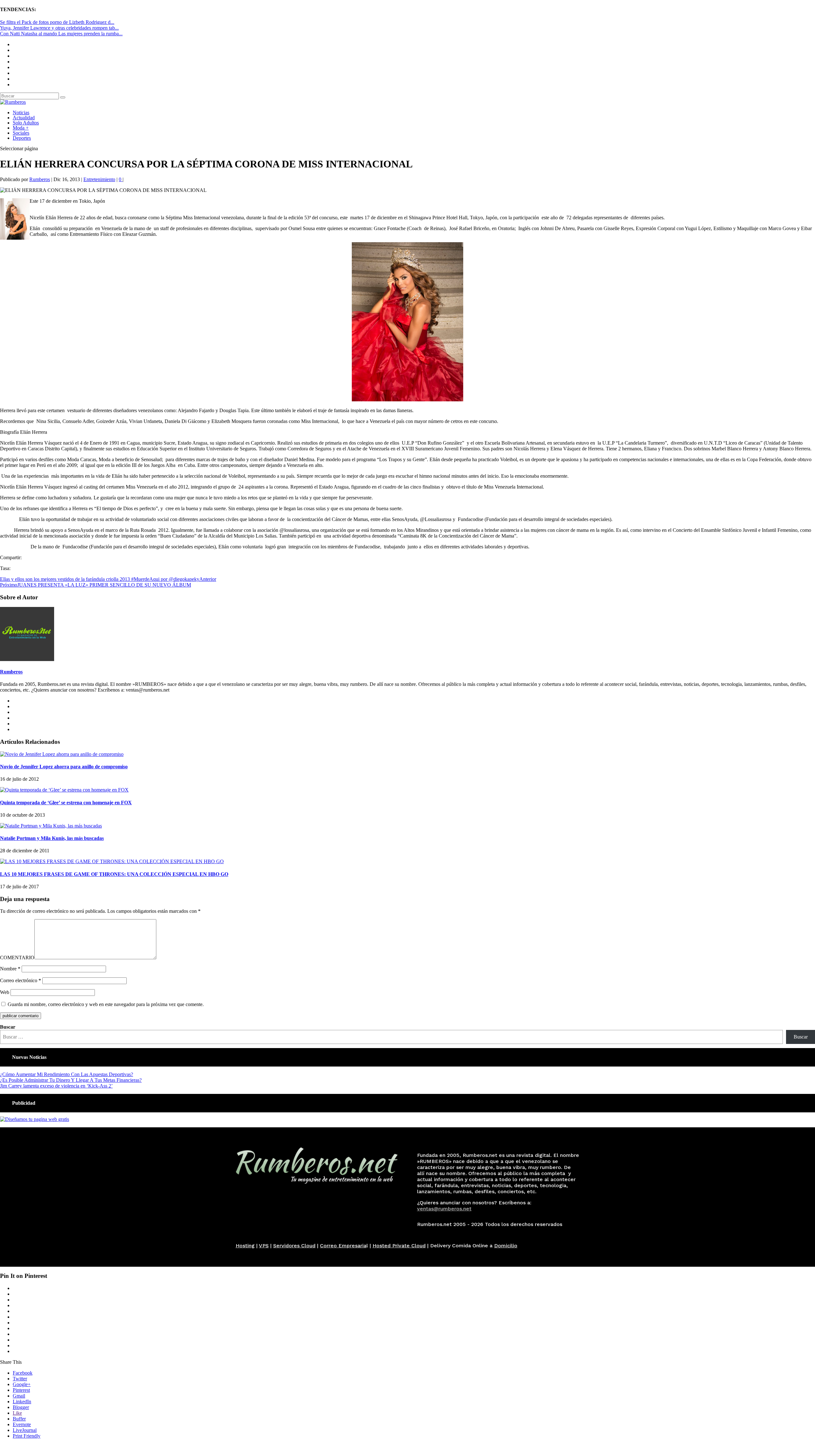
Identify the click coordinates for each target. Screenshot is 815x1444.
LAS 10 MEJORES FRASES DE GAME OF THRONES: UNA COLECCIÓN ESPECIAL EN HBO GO (114, 874)
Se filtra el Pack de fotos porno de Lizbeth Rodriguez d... (57, 22)
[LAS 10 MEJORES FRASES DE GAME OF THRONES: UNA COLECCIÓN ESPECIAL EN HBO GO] (112, 861)
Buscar (7, 1027)
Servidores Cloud (294, 1246)
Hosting (245, 1246)
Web (4, 992)
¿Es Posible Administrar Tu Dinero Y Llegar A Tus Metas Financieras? (71, 1080)
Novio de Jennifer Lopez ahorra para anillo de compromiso (64, 766)
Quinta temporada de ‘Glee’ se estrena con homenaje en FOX (66, 802)
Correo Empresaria (343, 1246)
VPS (264, 1246)
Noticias (21, 112)
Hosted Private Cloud (399, 1246)
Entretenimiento (99, 179)
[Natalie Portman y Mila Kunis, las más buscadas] (51, 825)
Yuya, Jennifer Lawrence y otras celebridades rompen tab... (59, 28)
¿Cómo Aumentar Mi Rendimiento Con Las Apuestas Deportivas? (66, 1074)
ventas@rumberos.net (444, 1209)
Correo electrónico (20, 980)
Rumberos (39, 179)
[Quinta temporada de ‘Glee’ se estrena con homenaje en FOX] (64, 789)
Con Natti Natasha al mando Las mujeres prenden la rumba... (61, 33)
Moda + (21, 127)
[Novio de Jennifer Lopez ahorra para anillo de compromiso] (62, 754)
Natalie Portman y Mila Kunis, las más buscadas (52, 838)
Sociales (21, 133)
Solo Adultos (26, 122)
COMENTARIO (17, 957)
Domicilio (505, 1246)
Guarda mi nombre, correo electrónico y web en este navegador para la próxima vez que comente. (106, 1004)
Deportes (22, 138)
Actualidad (24, 117)
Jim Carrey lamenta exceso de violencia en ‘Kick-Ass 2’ (56, 1085)
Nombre (10, 968)
